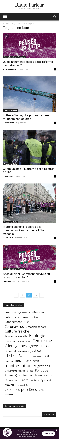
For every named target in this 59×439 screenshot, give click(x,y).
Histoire (44, 346)
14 (36, 295)
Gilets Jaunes (16, 345)
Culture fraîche (17, 331)
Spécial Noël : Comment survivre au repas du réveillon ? (26, 275)
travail (9, 384)
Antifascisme (36, 312)
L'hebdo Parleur (17, 355)
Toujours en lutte (18, 23)
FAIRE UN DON (49, 433)
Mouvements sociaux (15, 370)
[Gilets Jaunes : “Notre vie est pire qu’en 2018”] (29, 147)
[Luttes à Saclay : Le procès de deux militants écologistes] (29, 94)
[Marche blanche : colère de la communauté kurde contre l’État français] (29, 203)
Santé (24, 380)
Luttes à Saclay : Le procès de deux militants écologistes (26, 117)
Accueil (6, 23)
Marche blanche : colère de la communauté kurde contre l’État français (24, 230)
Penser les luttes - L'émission (14, 57)
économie (9, 394)
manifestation (18, 365)
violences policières (21, 389)
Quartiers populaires (28, 375)
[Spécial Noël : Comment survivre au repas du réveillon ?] (29, 257)
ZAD (41, 389)
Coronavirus (14, 326)
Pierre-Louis (8, 238)
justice (36, 350)
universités (22, 385)
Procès (9, 375)
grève (33, 345)
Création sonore (36, 326)
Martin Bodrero (9, 69)
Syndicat (46, 380)
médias (30, 371)
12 (22, 295)
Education (10, 341)
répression (11, 380)
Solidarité (34, 380)
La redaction (8, 281)
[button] (4, 16)
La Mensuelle (37, 356)
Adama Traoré (10, 312)
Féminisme (42, 340)
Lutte (18, 360)
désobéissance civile (16, 336)
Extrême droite (24, 341)
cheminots (26, 317)
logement (9, 361)
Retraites (48, 375)
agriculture (22, 312)
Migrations (42, 365)
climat (36, 317)
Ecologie (37, 335)
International (10, 351)
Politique (41, 370)
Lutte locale (32, 360)
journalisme (23, 351)
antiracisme (12, 317)
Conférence (29, 322)
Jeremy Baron (8, 123)
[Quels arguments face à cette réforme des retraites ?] (29, 45)
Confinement (13, 321)
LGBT (46, 356)
